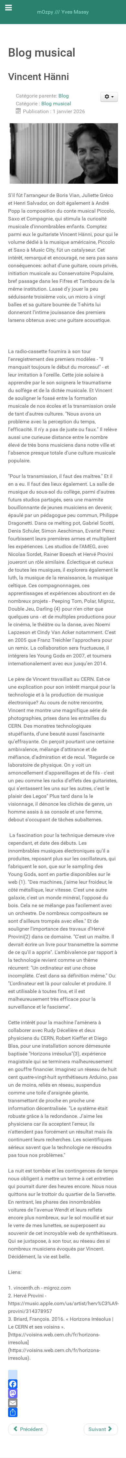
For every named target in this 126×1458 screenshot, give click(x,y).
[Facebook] (63, 1384)
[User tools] (109, 97)
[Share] (63, 1412)
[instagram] (63, 1374)
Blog (63, 96)
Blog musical (56, 103)
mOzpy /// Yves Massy (63, 12)
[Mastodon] (63, 1393)
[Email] (63, 1403)
